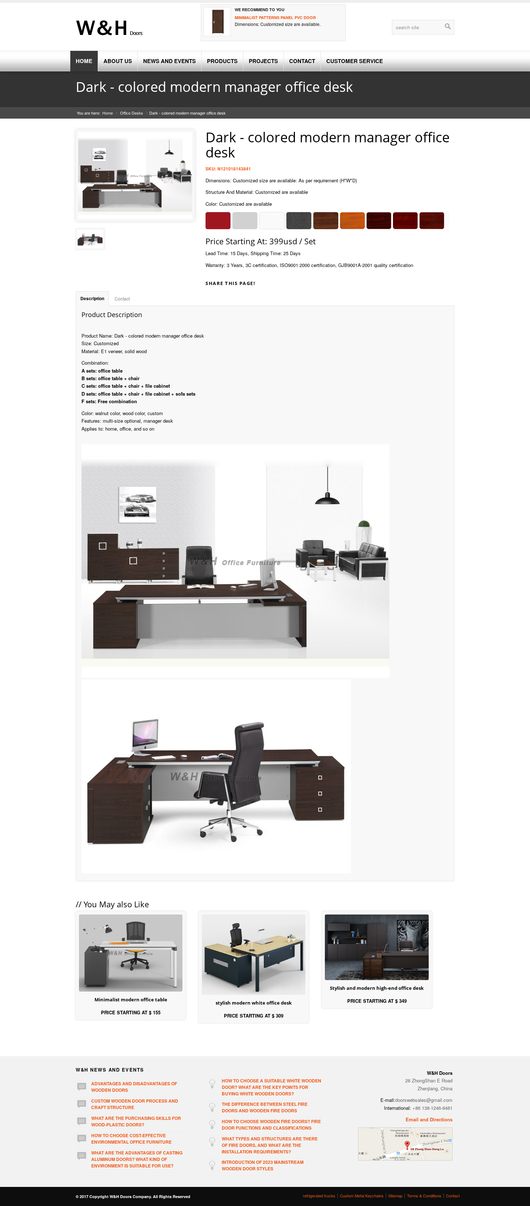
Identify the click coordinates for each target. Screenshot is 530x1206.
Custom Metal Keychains (362, 1195)
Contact (122, 298)
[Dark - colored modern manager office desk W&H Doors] (135, 175)
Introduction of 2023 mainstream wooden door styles (263, 1165)
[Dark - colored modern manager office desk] (90, 239)
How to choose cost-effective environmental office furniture (131, 1138)
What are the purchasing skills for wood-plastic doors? (136, 1121)
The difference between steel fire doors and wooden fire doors (265, 1107)
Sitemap (395, 1195)
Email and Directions (429, 1119)
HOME (84, 61)
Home (107, 113)
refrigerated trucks (319, 1195)
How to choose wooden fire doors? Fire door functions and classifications (271, 1124)
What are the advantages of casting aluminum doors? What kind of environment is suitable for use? (136, 1159)
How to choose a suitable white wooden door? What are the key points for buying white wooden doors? (271, 1087)
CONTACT (302, 61)
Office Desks (131, 113)
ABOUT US (117, 61)
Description (92, 298)
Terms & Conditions (424, 1195)
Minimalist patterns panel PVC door (275, 17)
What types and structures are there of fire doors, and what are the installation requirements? (270, 1145)
